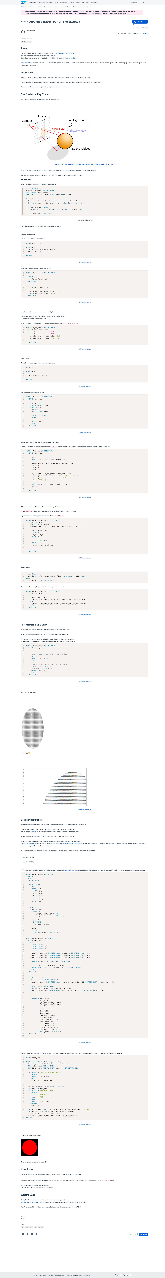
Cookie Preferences (84, 1275)
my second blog (27, 63)
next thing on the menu (30, 1202)
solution (37, 836)
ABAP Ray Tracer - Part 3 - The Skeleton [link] (81, 6)
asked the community (28, 843)
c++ (31, 1227)
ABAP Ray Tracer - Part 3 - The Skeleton (54, 21)
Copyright (50, 1275)
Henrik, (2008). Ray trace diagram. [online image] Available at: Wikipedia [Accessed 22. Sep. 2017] (84, 164)
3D (22, 1227)
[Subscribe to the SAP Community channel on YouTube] (127, 1275)
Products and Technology (45, 2)
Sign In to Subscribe (140, 22)
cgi (35, 1227)
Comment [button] (143, 1234)
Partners (71, 2)
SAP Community (25, 6)
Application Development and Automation (54, 6)
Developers (63, 2)
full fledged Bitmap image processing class (69, 843)
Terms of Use (42, 1275)
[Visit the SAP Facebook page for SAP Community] (121, 1275)
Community (32, 2)
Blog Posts (67, 6)
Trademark (68, 1275)
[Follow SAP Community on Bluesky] (124, 1275)
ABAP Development (26, 41)
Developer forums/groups (53, 11)
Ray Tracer (41, 1227)
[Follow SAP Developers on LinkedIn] (130, 1275)
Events (78, 2)
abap (26, 1227)
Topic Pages (94, 2)
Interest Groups (39, 6)
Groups (56, 2)
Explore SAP (133, 2)
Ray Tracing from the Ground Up (65, 53)
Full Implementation (85, 262)
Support (75, 1275)
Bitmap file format (68, 870)
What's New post (119, 13)
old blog (33, 831)
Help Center (85, 2)
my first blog (72, 58)
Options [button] (133, 25)
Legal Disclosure (59, 1275)
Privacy (35, 1275)
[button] (141, 33)
